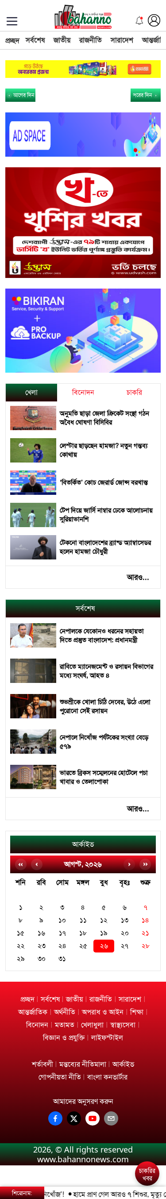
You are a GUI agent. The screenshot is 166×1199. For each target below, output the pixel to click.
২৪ (62, 946)
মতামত (64, 1024)
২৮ (146, 946)
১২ (104, 920)
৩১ (62, 959)
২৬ (104, 946)
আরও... (138, 577)
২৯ (21, 959)
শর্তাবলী (42, 1064)
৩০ (42, 959)
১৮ (83, 933)
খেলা (31, 392)
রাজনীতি (90, 40)
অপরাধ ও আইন (103, 1012)
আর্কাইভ (83, 844)
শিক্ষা (136, 1012)
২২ (21, 946)
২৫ (83, 946)
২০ (125, 933)
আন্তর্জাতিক (32, 1012)
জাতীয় (62, 40)
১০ (62, 920)
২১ (145, 933)
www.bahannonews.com (83, 1159)
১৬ (41, 933)
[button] (149, 1142)
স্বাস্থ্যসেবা (122, 1024)
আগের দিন (23, 95)
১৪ (145, 920)
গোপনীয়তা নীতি (60, 1077)
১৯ (104, 933)
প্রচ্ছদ (12, 40)
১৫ (20, 933)
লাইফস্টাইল (107, 1037)
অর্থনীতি (64, 1012)
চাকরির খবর (147, 1174)
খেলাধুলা (92, 1024)
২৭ (124, 946)
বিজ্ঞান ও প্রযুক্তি (64, 1037)
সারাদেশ (122, 40)
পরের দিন (143, 95)
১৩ (124, 920)
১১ (83, 920)
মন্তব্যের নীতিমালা (82, 1064)
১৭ (62, 933)
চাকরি (134, 392)
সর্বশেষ (35, 40)
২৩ (42, 946)
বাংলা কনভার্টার (107, 1077)
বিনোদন (83, 392)
